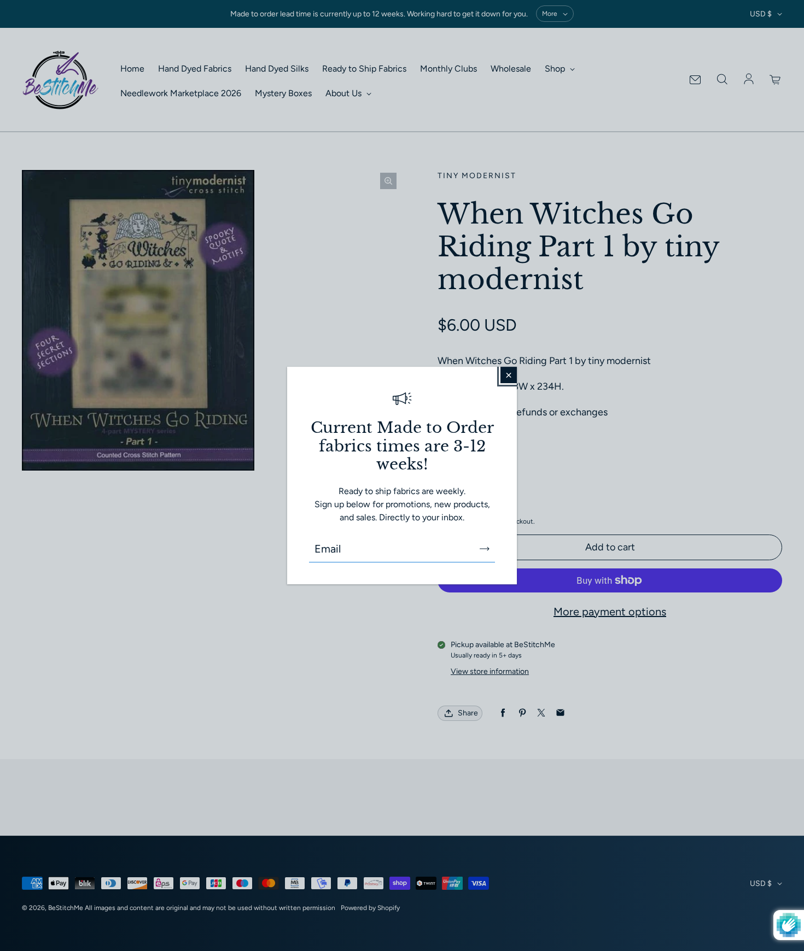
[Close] (508, 375)
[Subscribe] (485, 548)
